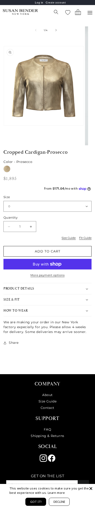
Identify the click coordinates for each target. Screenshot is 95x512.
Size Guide (69, 238)
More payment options (47, 275)
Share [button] (14, 343)
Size (6, 197)
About (47, 395)
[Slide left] (36, 30)
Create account (56, 2)
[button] (56, 12)
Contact (47, 408)
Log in (39, 2)
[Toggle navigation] (90, 13)
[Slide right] (56, 30)
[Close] (91, 488)
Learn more (56, 493)
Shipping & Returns (47, 436)
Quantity (10, 217)
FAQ (47, 429)
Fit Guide (85, 238)
